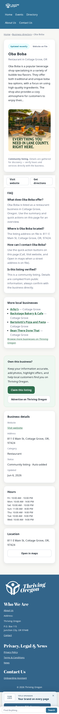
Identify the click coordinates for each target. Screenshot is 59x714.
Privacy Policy (11, 652)
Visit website (14, 181)
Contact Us (25, 22)
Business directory (22, 34)
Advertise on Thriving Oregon (29, 399)
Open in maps (29, 553)
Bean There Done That (24, 330)
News (7, 662)
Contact (8, 635)
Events (19, 14)
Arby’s (14, 309)
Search (51, 710)
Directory (32, 14)
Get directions (40, 181)
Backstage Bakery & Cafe (26, 313)
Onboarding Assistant (15, 678)
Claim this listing (21, 390)
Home (8, 14)
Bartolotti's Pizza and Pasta (28, 322)
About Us (10, 22)
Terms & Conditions (14, 657)
